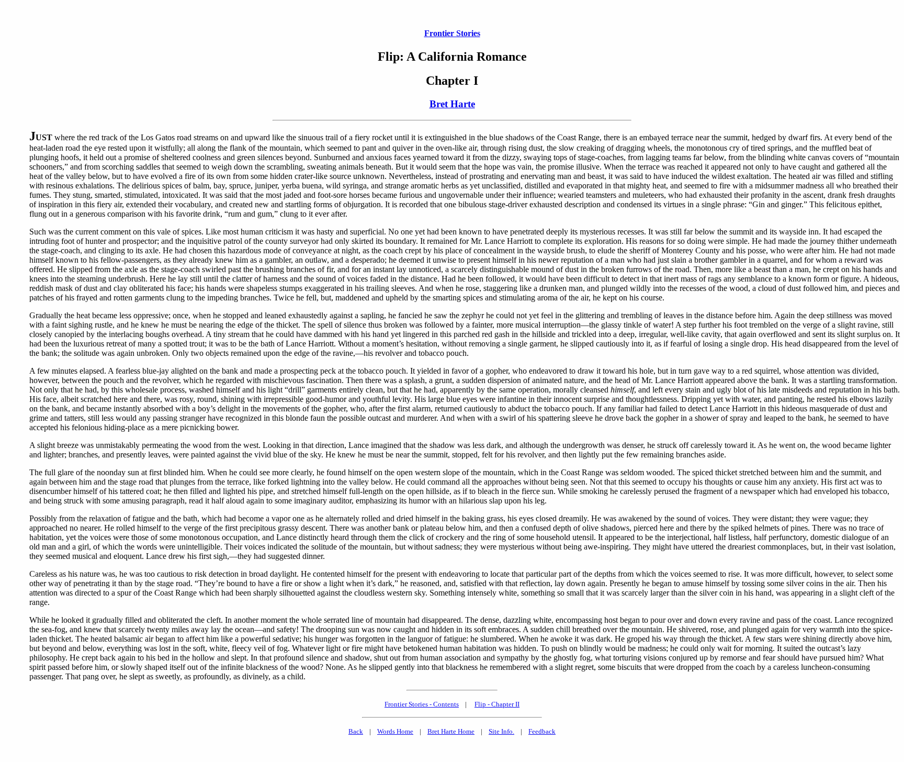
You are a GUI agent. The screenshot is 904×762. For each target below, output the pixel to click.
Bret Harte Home (450, 731)
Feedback (542, 731)
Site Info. (501, 731)
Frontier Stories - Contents (422, 704)
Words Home (395, 731)
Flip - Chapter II (496, 704)
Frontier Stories (452, 33)
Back (355, 731)
